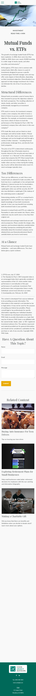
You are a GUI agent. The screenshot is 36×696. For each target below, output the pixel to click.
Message (4, 368)
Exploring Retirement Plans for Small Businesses (17, 473)
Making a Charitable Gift (14, 516)
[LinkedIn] (19, 675)
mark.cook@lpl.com (18, 682)
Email (3, 357)
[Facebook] (16, 675)
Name (3, 347)
